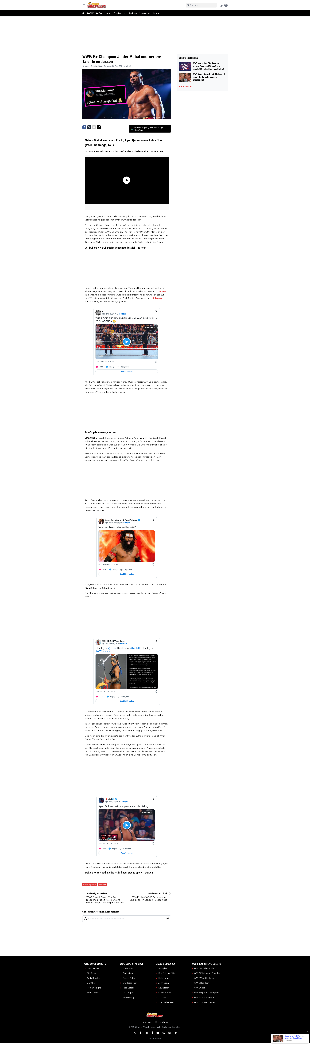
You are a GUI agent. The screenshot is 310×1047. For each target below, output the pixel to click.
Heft (154, 13)
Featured (102, 885)
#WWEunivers (103, 651)
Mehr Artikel (185, 86)
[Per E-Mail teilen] (94, 127)
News (107, 13)
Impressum (147, 1022)
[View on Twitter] (156, 312)
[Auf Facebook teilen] (84, 127)
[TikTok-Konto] (152, 1032)
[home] (83, 13)
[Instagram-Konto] (146, 1032)
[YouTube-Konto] (157, 1032)
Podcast (133, 13)
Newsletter (145, 13)
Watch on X (150, 328)
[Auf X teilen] (89, 127)
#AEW (99, 13)
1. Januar (161, 291)
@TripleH (134, 648)
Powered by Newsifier (155, 1038)
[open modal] (226, 5)
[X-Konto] (134, 1032)
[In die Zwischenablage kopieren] (99, 127)
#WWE (90, 13)
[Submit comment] (167, 919)
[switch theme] (221, 5)
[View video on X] (127, 342)
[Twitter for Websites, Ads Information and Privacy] (156, 362)
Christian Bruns (97, 66)
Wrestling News (89, 885)
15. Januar (157, 298)
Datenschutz (161, 1022)
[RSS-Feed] (163, 1032)
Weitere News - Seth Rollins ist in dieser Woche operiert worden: (119, 872)
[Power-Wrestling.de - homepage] (97, 5)
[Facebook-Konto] (140, 1032)
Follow (122, 314)
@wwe (112, 648)
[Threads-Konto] (169, 1032)
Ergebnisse (119, 13)
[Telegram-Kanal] (175, 1032)
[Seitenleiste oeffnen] (83, 5)
